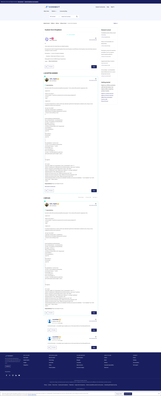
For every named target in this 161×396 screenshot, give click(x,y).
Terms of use (54, 385)
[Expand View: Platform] (56, 11)
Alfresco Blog (104, 37)
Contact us (8, 366)
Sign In (112, 7)
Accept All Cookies (128, 393)
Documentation (136, 362)
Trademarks (71, 385)
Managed (78, 360)
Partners (105, 362)
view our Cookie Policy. (32, 394)
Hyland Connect (47, 23)
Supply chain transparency (80, 385)
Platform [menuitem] (53, 11)
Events (134, 357)
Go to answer (72, 34)
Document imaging (80, 367)
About (105, 360)
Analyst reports (26, 360)
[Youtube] (19, 375)
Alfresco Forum (63, 23)
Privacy (45, 385)
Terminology (51, 360)
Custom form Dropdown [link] (72, 23)
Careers (105, 357)
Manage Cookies (119, 393)
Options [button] (115, 23)
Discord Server (104, 101)
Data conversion (80, 365)
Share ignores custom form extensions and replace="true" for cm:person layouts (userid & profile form (108, 52)
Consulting (79, 362)
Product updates (52, 367)
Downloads (51, 362)
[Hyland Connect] (52, 7)
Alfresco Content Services (53, 61)
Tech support (135, 365)
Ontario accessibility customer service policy (94, 385)
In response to (57, 323)
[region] (80, 394)
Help (108, 7)
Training (134, 360)
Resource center (52, 357)
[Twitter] (9, 375)
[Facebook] (6, 375)
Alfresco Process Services (107, 95)
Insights (24, 362)
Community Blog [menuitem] (63, 11)
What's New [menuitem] (46, 11)
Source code (104, 99)
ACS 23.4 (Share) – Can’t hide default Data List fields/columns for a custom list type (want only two (108, 72)
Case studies (25, 357)
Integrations (25, 365)
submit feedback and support (31, 1)
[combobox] (69, 16)
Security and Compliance (63, 385)
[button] (46, 66)
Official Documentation (106, 97)
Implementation (80, 357)
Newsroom (106, 367)
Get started (20, 1)
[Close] (159, 393)
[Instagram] (12, 375)
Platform (52, 23)
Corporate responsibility (109, 365)
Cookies (49, 385)
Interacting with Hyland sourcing (110, 385)
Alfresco (57, 23)
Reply (94, 66)
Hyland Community (100, 7)
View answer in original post (50, 186)
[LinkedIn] (16, 375)
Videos (50, 365)
